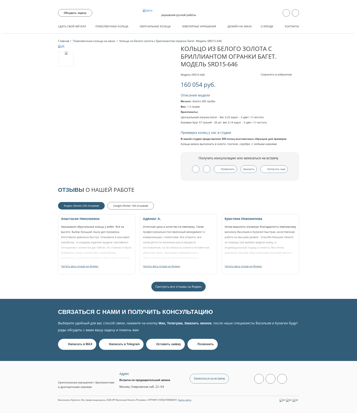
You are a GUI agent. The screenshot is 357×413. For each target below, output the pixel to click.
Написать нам (276, 169)
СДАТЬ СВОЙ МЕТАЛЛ (72, 26)
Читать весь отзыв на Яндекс (80, 266)
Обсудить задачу (75, 12)
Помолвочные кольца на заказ (94, 41)
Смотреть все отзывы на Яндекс (178, 287)
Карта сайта (184, 399)
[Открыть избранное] (295, 13)
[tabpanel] (178, 252)
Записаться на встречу (209, 378)
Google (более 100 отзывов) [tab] (130, 205)
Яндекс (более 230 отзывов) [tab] (81, 205)
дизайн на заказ (240, 26)
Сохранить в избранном (276, 74)
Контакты (292, 26)
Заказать (248, 169)
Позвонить (227, 169)
